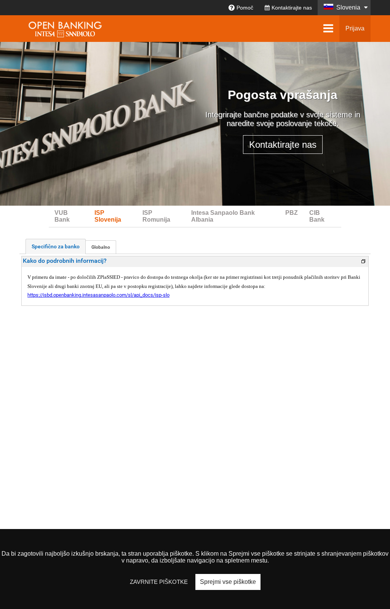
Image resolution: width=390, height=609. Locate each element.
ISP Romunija (156, 216)
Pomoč (245, 8)
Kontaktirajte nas (292, 8)
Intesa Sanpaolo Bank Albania (223, 216)
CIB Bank (316, 216)
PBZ (291, 212)
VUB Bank (62, 216)
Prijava (354, 28)
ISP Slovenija (107, 216)
